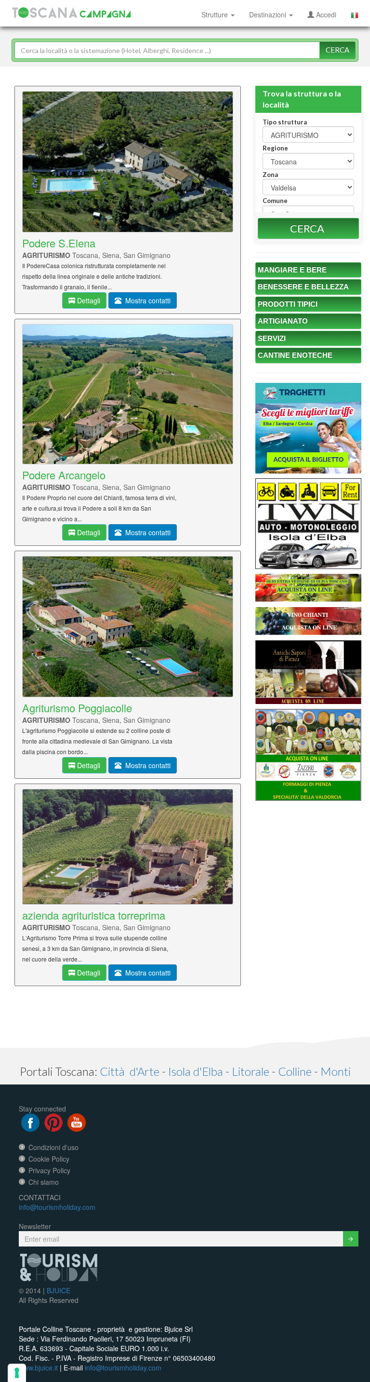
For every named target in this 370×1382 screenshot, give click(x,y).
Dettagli (87, 300)
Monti (335, 1071)
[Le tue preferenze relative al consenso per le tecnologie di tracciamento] (17, 1373)
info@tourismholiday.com (57, 1207)
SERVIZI (272, 338)
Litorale (250, 1071)
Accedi (325, 14)
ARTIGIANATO (283, 321)
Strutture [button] (215, 14)
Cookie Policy (48, 1159)
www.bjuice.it (38, 1367)
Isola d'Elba (195, 1071)
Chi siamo (43, 1182)
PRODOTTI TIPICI (287, 304)
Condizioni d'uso (53, 1147)
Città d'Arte (129, 1071)
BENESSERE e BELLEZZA (303, 287)
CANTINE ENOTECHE (295, 355)
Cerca (337, 49)
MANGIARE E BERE (292, 270)
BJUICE (58, 1290)
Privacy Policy (49, 1170)
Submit (350, 1239)
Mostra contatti (146, 300)
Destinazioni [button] (268, 14)
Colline (295, 1071)
